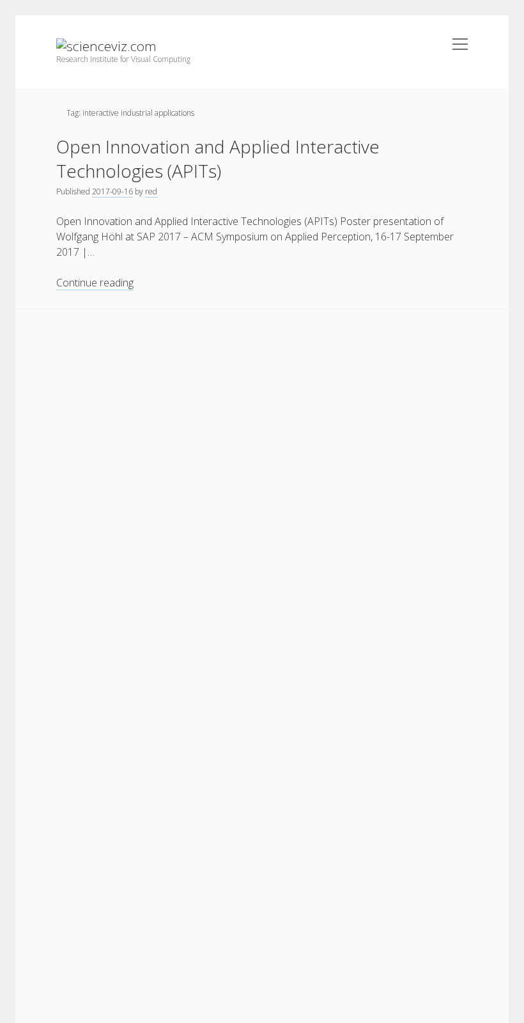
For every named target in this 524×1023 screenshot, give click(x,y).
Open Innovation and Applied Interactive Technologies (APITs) (218, 158)
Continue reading (95, 283)
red (151, 191)
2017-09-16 (112, 191)
